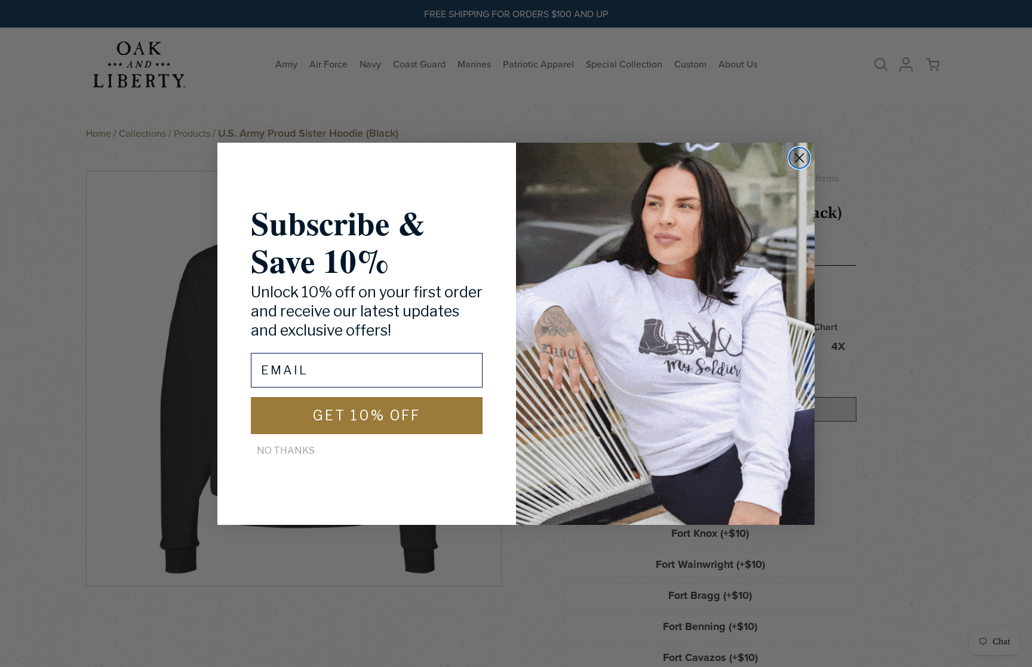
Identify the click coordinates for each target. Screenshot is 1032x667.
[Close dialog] (799, 157)
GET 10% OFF (366, 415)
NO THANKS (286, 450)
